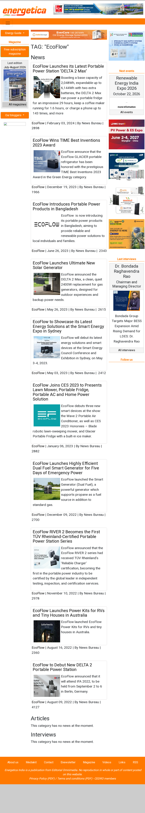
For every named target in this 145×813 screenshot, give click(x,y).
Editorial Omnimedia (64, 770)
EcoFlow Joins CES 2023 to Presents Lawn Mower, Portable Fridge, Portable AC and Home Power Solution (67, 392)
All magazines (17, 104)
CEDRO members (105, 778)
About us (12, 762)
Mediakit (31, 762)
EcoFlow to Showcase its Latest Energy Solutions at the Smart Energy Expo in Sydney (68, 326)
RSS (135, 762)
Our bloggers (13, 115)
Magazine (89, 762)
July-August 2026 (15, 67)
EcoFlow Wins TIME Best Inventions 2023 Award (66, 142)
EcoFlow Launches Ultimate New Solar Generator (64, 265)
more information (127, 107)
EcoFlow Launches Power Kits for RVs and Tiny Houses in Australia (69, 613)
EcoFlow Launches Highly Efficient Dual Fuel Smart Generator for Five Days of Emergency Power (66, 468)
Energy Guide (13, 33)
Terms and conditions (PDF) (74, 778)
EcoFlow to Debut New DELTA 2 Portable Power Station (62, 667)
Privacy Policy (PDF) (42, 778)
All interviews (126, 350)
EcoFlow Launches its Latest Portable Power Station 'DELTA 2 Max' (68, 68)
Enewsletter (68, 762)
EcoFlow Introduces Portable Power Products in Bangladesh (66, 206)
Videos (106, 762)
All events (126, 112)
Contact (48, 762)
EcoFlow (38, 123)
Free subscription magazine (15, 51)
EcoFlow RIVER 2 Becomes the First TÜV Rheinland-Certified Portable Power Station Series (66, 536)
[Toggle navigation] (8, 23)
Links (122, 762)
